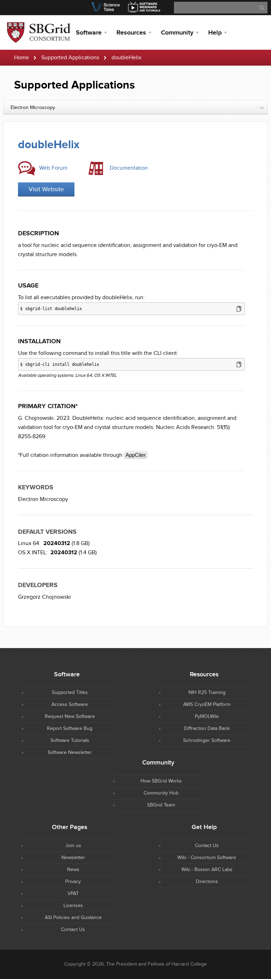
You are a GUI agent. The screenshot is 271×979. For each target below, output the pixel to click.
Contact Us (207, 845)
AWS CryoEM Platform (206, 704)
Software (89, 33)
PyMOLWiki (207, 716)
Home (21, 57)
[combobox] (135, 107)
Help (215, 33)
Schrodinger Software (206, 740)
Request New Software (70, 716)
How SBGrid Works (161, 781)
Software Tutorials (69, 740)
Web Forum (53, 168)
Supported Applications (70, 57)
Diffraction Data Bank (207, 728)
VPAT (73, 893)
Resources (131, 33)
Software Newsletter (70, 752)
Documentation (129, 168)
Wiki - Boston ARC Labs (207, 869)
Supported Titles (70, 692)
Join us (73, 845)
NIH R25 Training (206, 692)
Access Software (70, 704)
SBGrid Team (161, 805)
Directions (207, 881)
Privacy (73, 881)
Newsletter (73, 857)
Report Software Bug (69, 728)
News (73, 869)
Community (177, 33)
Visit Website (46, 189)
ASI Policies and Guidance (73, 917)
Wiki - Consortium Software (206, 857)
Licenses (73, 905)
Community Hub (161, 793)
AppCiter (136, 455)
